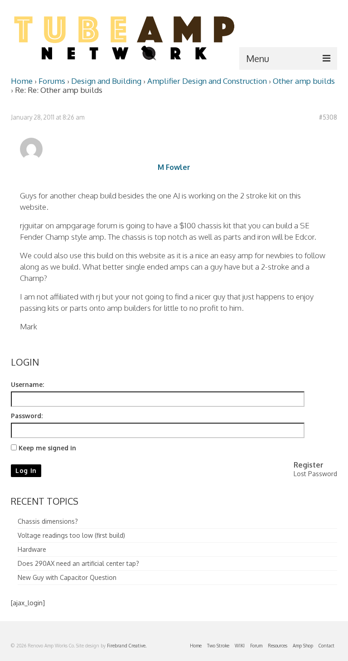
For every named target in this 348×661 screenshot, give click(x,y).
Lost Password (315, 474)
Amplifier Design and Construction (207, 81)
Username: (27, 384)
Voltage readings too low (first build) (71, 535)
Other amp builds (304, 81)
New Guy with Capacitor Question (67, 577)
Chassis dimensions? (48, 521)
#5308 (328, 117)
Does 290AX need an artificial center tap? (78, 563)
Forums (52, 81)
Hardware (32, 549)
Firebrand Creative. (126, 645)
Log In (26, 470)
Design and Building (106, 81)
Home (22, 81)
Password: (27, 416)
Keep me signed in (47, 448)
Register (309, 464)
